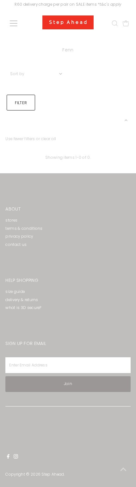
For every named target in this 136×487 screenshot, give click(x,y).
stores (11, 220)
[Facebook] (8, 457)
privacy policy (19, 236)
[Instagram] (16, 457)
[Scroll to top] (123, 469)
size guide (15, 291)
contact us (16, 244)
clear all (48, 138)
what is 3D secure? (23, 307)
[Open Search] (115, 23)
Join (68, 383)
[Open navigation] (20, 23)
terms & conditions (23, 228)
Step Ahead (52, 474)
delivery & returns (21, 299)
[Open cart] (126, 23)
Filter (21, 103)
